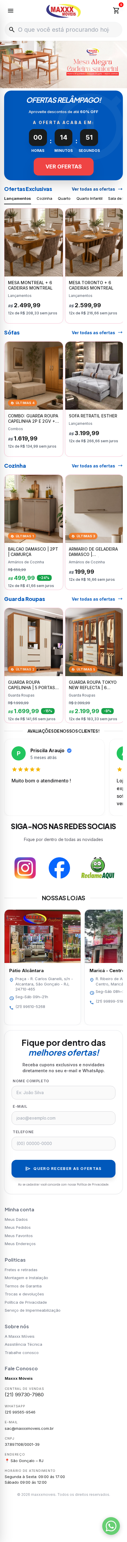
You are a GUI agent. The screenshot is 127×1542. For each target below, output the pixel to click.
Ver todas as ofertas (97, 189)
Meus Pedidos (18, 1227)
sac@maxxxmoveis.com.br (29, 1428)
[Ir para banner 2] (60, 82)
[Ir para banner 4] (73, 82)
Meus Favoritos (19, 1235)
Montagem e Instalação (26, 1277)
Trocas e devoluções (24, 1294)
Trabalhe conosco (22, 1352)
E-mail (20, 1106)
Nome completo (31, 1081)
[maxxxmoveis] (63, 11)
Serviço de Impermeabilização (33, 1310)
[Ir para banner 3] (66, 82)
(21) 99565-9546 (20, 1412)
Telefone (23, 1132)
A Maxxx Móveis (20, 1336)
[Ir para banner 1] (53, 82)
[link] (33, 266)
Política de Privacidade (26, 1302)
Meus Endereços (20, 1243)
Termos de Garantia (23, 1286)
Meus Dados (16, 1219)
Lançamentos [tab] (17, 198)
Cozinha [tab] (44, 198)
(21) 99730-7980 (24, 1395)
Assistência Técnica (23, 1344)
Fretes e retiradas (21, 1269)
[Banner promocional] (63, 64)
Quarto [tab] (64, 198)
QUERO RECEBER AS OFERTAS (63, 1168)
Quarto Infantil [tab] (89, 198)
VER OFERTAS (63, 166)
